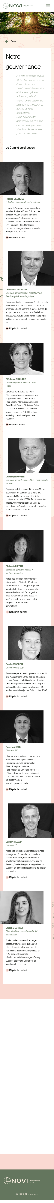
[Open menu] (48, 6)
